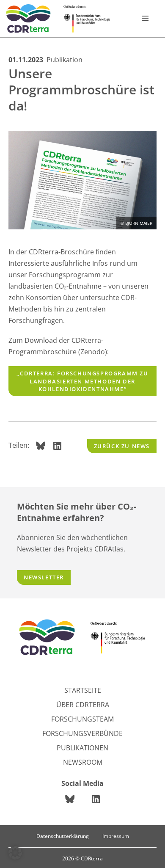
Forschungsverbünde (82, 733)
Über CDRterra (82, 704)
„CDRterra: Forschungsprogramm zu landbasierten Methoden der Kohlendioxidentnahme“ (82, 380)
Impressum (115, 836)
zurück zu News (122, 446)
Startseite (82, 690)
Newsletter (44, 577)
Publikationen (82, 747)
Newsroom (82, 762)
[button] (15, 853)
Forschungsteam (82, 719)
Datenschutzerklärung (62, 836)
